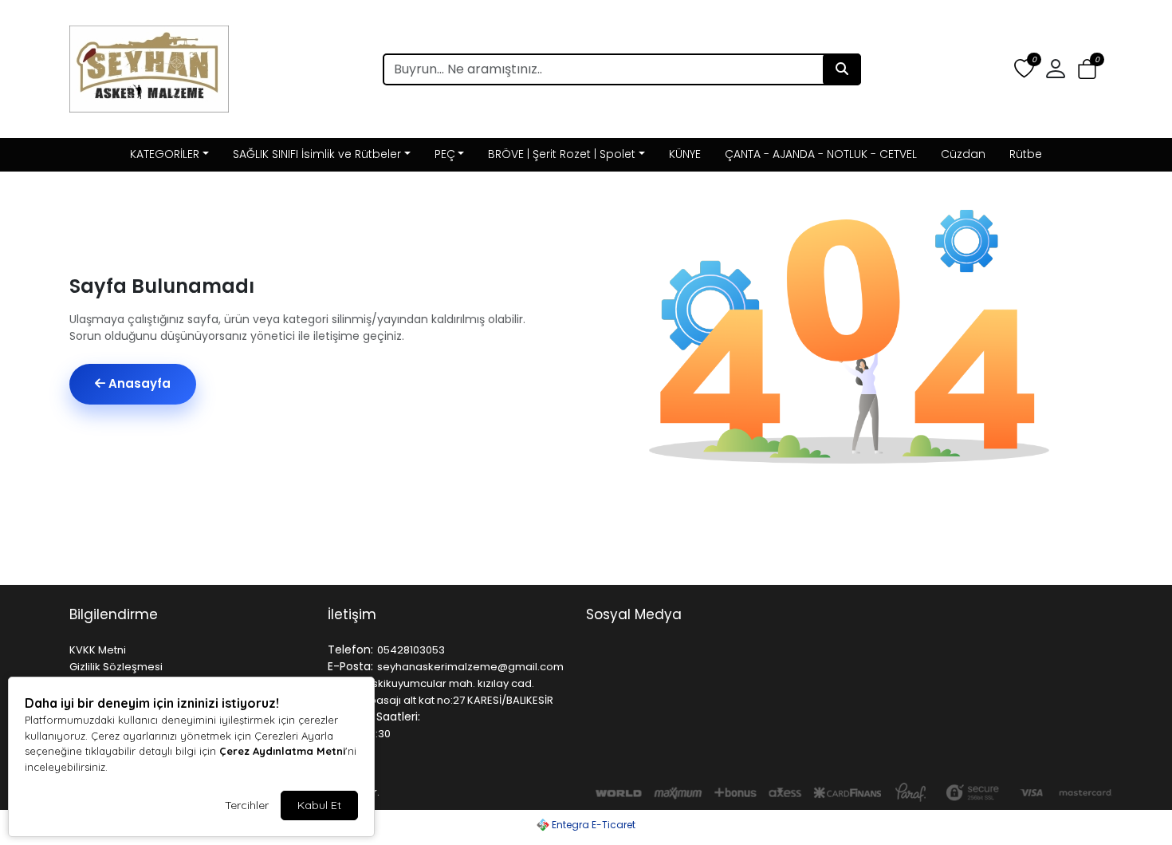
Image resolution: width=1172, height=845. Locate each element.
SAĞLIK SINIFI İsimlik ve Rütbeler (317, 154)
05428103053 (411, 649)
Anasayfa (138, 383)
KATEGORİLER (164, 154)
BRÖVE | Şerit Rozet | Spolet (561, 154)
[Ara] (842, 69)
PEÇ (445, 154)
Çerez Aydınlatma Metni (282, 750)
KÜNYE (685, 154)
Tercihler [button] (247, 805)
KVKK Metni (97, 649)
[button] (1087, 70)
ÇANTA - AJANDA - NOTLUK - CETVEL (821, 154)
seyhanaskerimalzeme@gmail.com (470, 666)
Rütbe (1025, 154)
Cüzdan (963, 154)
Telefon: (350, 649)
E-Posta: (350, 666)
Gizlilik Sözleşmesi (116, 666)
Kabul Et (319, 805)
